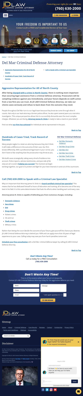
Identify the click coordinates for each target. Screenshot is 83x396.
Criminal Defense (20, 327)
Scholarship (58, 327)
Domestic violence (12, 201)
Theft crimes (10, 221)
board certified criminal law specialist (57, 184)
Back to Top (76, 130)
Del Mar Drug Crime (66, 146)
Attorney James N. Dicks (38, 119)
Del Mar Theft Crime (66, 156)
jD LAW (18, 6)
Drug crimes (10, 211)
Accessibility (32, 330)
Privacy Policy (69, 327)
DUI (6, 208)
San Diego (17, 358)
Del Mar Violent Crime (67, 159)
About (10, 327)
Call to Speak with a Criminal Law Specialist (60, 70)
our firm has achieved (21, 125)
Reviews (42, 327)
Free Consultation (61, 15)
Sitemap (6, 322)
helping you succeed (26, 164)
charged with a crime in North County (30, 93)
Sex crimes (9, 204)
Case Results (32, 327)
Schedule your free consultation (15, 242)
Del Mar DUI (63, 150)
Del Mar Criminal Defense (69, 137)
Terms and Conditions (10, 330)
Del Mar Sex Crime (66, 153)
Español (75, 15)
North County (26, 358)
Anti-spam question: (50, 295)
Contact (49, 327)
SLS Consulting (27, 362)
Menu (11, 15)
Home (4, 57)
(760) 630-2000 (68, 8)
